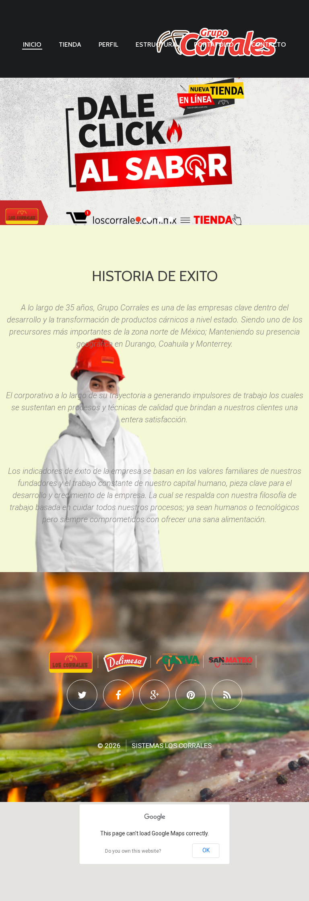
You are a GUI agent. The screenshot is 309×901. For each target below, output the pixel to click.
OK (206, 850)
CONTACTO (268, 44)
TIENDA (70, 44)
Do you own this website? (133, 851)
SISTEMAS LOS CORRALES (172, 746)
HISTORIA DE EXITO (155, 276)
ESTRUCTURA (156, 44)
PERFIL (108, 44)
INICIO (32, 44)
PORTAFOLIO (214, 44)
